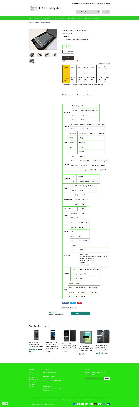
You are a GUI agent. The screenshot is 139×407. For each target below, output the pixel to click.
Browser (74, 250)
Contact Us (96, 18)
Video (76, 204)
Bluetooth (73, 227)
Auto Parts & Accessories (58, 18)
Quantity (64, 44)
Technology (75, 106)
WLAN (72, 222)
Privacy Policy (33, 382)
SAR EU (71, 292)
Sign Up (107, 378)
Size (72, 161)
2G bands (75, 110)
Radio (72, 236)
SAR (70, 288)
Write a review (80, 313)
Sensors (74, 245)
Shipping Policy (33, 379)
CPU (74, 181)
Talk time (74, 278)
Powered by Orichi (104, 63)
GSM (82, 106)
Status (73, 129)
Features (77, 199)
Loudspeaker (75, 213)
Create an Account (105, 8)
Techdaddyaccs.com (37, 404)
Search (31, 372)
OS (74, 176)
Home (30, 18)
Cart (107, 11)
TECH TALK (87, 18)
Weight (71, 138)
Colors (71, 283)
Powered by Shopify (48, 404)
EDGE (73, 119)
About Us (79, 18)
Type (72, 156)
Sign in (96, 8)
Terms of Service (34, 375)
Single (77, 195)
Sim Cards (46, 18)
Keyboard (72, 142)
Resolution (74, 165)
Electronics (38, 18)
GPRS (74, 115)
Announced (74, 124)
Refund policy (33, 377)
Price (70, 297)
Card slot (74, 186)
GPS (72, 231)
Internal (74, 190)
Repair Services (71, 18)
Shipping (72, 39)
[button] (33, 349)
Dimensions (73, 133)
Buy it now (68, 57)
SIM (71, 147)
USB (72, 241)
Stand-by (74, 274)
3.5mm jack (74, 218)
